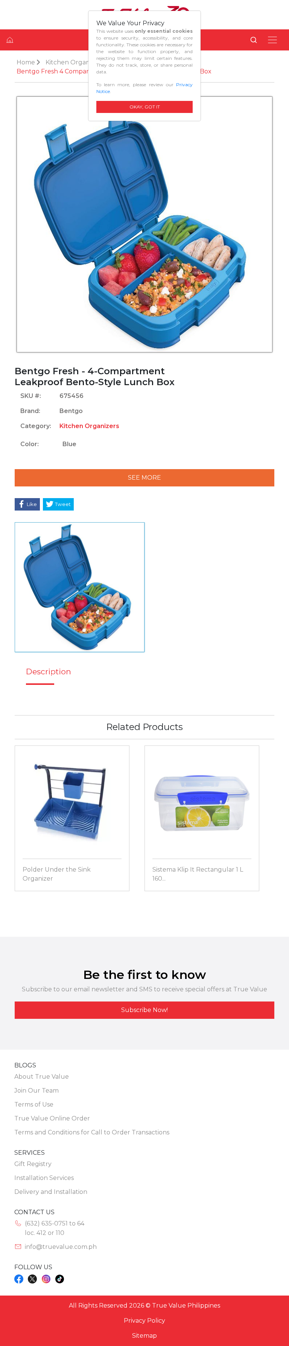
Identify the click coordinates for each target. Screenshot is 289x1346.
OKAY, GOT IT (144, 107)
